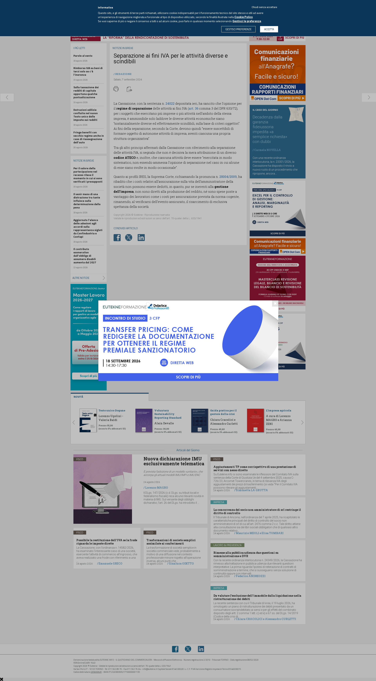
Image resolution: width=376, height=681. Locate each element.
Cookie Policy (243, 17)
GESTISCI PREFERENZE (238, 29)
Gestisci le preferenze (246, 21)
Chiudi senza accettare (264, 7)
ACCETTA (269, 29)
